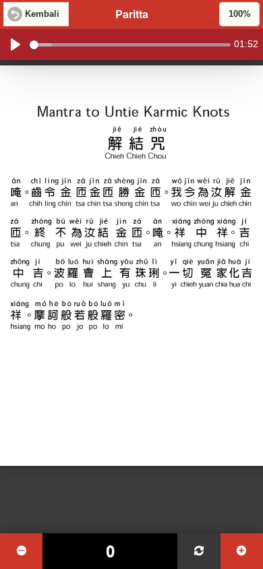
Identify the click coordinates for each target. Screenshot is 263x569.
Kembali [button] (42, 14)
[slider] (130, 44)
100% (240, 14)
